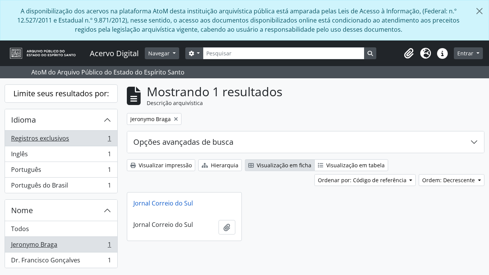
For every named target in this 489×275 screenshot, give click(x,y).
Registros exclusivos (61, 140)
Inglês (61, 156)
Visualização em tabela (355, 165)
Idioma (23, 120)
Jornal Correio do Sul (163, 203)
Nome (22, 210)
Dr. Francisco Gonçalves (61, 262)
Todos (20, 229)
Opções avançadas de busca (183, 142)
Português (61, 171)
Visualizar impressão (164, 165)
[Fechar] (479, 11)
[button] (408, 53)
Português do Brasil (61, 187)
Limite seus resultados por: (61, 93)
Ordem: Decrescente (449, 180)
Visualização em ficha (283, 165)
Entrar (466, 53)
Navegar (159, 53)
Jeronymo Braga (61, 246)
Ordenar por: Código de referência (363, 180)
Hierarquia (223, 165)
